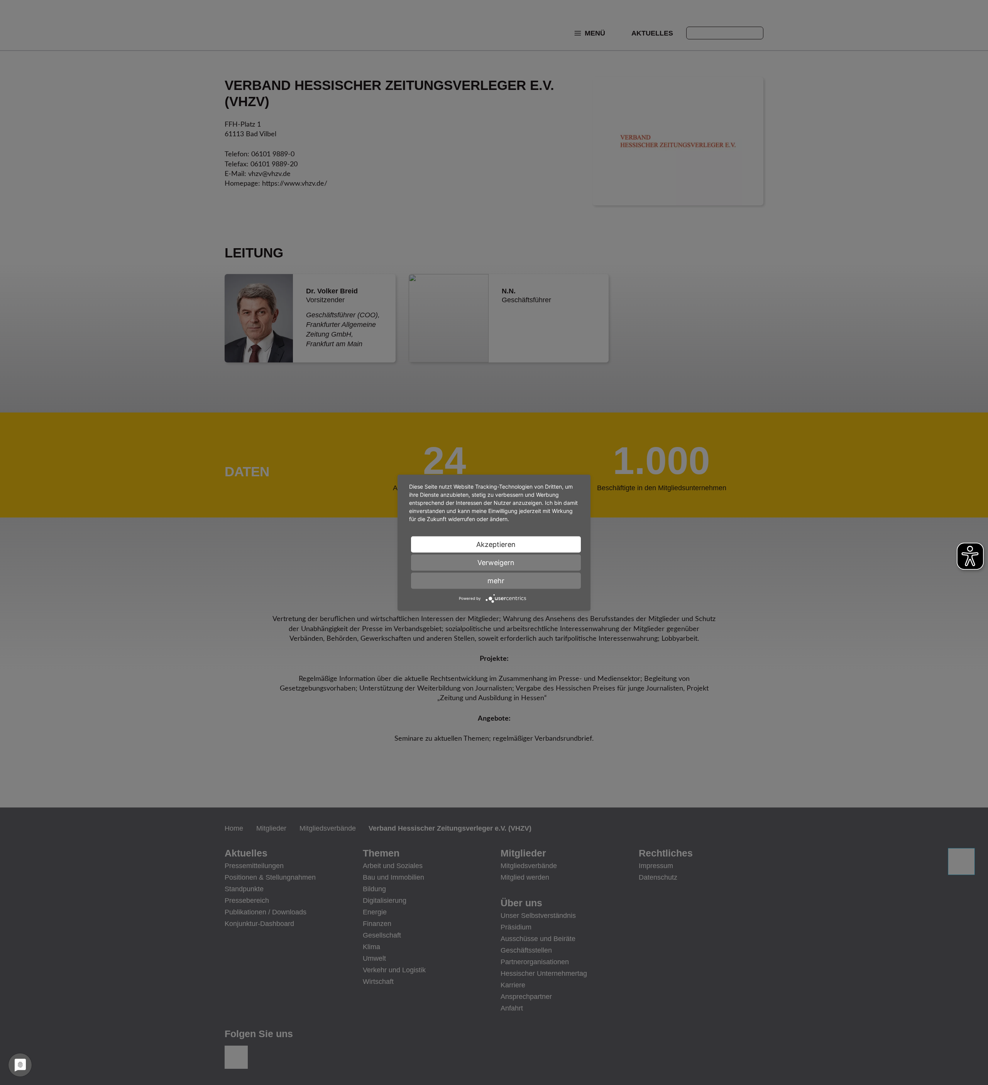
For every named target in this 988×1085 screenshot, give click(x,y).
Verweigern (495, 562)
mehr (495, 580)
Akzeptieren (496, 544)
